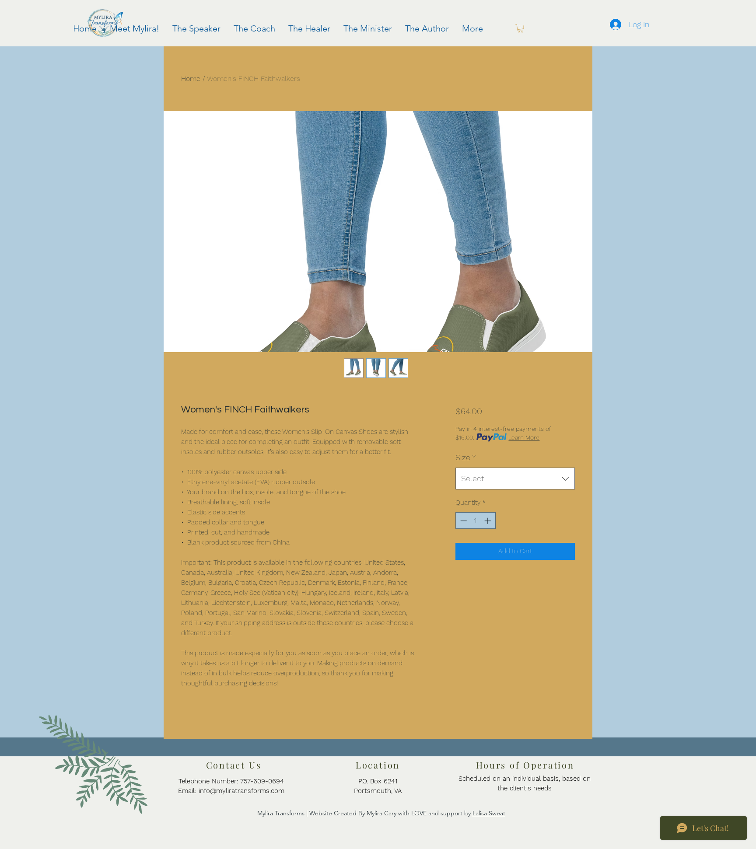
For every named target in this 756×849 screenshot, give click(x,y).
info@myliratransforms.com (241, 791)
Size (465, 457)
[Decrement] (463, 521)
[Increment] (488, 521)
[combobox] (515, 478)
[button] (520, 28)
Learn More (523, 437)
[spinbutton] (475, 521)
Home (190, 78)
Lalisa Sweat (488, 813)
